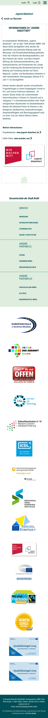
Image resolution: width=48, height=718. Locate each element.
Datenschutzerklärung (28, 223)
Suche (24, 3)
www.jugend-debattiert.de (28, 132)
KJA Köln (22, 293)
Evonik (22, 255)
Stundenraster (25, 229)
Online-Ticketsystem (27, 235)
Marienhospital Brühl (28, 299)
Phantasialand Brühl (28, 287)
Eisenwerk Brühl (25, 261)
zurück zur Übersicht (12, 18)
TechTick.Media (30, 713)
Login (35, 3)
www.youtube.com (22, 138)
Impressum (23, 217)
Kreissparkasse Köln (27, 267)
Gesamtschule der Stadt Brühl (24, 198)
